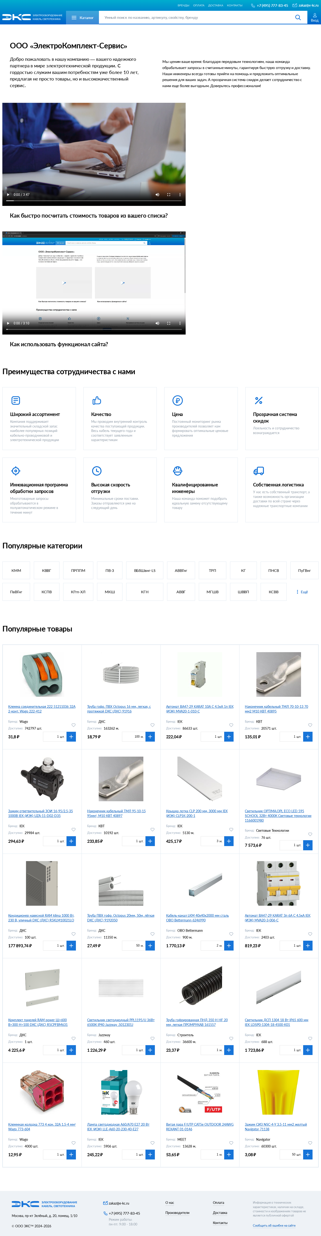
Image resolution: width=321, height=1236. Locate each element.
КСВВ (273, 591)
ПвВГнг (16, 591)
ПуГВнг (304, 570)
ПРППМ (78, 570)
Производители (177, 1213)
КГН (145, 591)
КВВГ (46, 570)
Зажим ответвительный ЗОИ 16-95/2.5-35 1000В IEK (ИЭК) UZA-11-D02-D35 (40, 813)
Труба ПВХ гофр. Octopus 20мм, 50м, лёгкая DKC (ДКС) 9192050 (120, 917)
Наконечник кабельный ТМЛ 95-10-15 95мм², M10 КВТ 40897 (116, 813)
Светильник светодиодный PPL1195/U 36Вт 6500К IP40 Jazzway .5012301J (121, 1022)
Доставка (215, 5)
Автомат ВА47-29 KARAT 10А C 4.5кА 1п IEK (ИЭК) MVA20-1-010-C (200, 709)
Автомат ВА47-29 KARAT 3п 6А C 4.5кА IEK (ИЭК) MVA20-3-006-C (277, 917)
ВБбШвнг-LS (145, 570)
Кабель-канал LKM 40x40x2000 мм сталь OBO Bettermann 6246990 (197, 917)
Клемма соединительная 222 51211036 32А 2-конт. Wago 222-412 (41, 709)
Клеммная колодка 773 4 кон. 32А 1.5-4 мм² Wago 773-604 (42, 1126)
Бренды (183, 5)
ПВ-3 (110, 570)
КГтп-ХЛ (78, 591)
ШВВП (243, 591)
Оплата (198, 5)
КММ (16, 570)
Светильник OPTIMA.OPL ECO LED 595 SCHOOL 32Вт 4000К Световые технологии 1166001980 (278, 815)
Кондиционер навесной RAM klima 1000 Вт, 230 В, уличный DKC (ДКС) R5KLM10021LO (41, 917)
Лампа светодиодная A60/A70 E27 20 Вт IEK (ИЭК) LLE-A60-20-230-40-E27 (118, 1126)
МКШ (110, 591)
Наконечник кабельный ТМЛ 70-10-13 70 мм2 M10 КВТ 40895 (276, 709)
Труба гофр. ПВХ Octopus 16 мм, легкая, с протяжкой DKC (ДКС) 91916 (119, 709)
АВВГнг (181, 570)
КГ (243, 570)
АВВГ (181, 591)
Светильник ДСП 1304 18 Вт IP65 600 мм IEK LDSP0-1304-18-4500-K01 (276, 1022)
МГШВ (212, 591)
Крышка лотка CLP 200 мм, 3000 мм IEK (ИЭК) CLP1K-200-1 (197, 813)
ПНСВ (273, 570)
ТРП (212, 570)
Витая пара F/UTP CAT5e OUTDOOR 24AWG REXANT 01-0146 (200, 1126)
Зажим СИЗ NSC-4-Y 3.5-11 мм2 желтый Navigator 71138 (276, 1126)
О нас (169, 1203)
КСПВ (46, 591)
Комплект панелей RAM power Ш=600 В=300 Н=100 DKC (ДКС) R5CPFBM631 (38, 1022)
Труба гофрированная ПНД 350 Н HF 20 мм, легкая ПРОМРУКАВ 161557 (197, 1022)
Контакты (235, 5)
